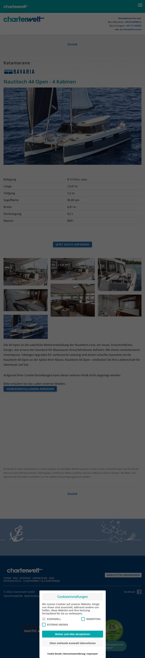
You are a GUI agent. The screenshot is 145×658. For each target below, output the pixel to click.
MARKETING (93, 619)
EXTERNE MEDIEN (57, 624)
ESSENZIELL (54, 619)
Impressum (92, 654)
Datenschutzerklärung (74, 654)
